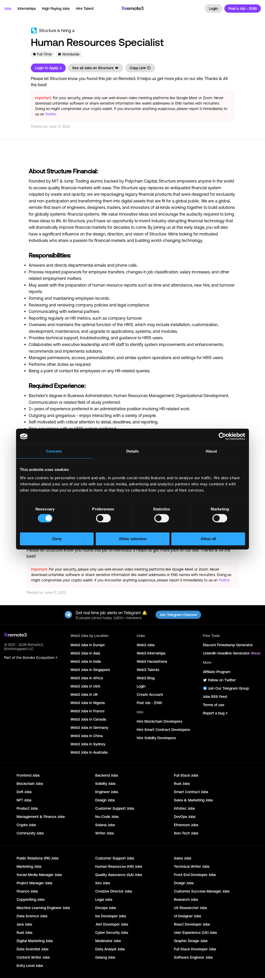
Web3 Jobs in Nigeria (87, 703)
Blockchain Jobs (30, 784)
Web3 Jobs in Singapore (90, 670)
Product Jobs (27, 808)
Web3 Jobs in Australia (89, 752)
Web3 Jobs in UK (84, 694)
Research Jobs (186, 899)
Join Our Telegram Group (228, 688)
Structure (47, 30)
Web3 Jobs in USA (85, 686)
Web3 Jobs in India (85, 661)
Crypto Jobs (26, 825)
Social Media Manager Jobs (39, 875)
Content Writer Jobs (33, 957)
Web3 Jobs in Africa (86, 678)
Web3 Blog (145, 678)
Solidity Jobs (105, 784)
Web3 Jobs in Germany (89, 727)
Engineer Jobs (106, 792)
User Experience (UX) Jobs (195, 932)
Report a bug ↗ (215, 713)
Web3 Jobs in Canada (88, 719)
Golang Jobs (105, 957)
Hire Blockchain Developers (159, 721)
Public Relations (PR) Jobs (37, 858)
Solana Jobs (105, 825)
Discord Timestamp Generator (228, 645)
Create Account (150, 694)
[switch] (103, 519)
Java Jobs (24, 924)
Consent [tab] (54, 451)
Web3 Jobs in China (86, 736)
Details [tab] (132, 451)
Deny (57, 539)
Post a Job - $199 (243, 8)
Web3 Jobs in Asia (85, 653)
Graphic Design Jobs (191, 941)
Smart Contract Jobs (191, 792)
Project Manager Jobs (34, 883)
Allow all (208, 539)
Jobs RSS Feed (215, 697)
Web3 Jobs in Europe (87, 645)
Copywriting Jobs (31, 899)
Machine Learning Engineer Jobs (43, 908)
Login (213, 8)
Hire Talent (85, 8)
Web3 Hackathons (152, 661)
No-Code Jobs (107, 817)
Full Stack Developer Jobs (195, 949)
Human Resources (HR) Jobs (118, 866)
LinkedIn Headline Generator (231, 653)
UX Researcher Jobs (190, 908)
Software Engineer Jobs (193, 957)
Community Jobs (30, 833)
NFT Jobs (24, 800)
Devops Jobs (105, 908)
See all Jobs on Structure (93, 68)
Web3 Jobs (145, 645)
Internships (27, 8)
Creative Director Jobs (113, 891)
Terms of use (213, 705)
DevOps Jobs (184, 817)
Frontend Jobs (28, 775)
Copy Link (138, 68)
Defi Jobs (24, 792)
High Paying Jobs (56, 8)
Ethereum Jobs (186, 825)
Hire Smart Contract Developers (163, 730)
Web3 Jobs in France (87, 711)
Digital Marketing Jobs (35, 941)
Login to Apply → (48, 68)
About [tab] (211, 451)
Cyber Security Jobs (111, 932)
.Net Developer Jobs (111, 924)
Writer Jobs (104, 833)
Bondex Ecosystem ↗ (40, 658)
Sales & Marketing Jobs (193, 800)
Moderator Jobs (108, 941)
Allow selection (132, 539)
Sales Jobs (182, 858)
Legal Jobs (103, 899)
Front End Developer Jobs (195, 875)
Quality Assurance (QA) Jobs (118, 875)
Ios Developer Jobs (110, 916)
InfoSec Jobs (184, 808)
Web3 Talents (148, 670)
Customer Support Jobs (114, 808)
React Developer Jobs (192, 924)
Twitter (50, 114)
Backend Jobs (106, 775)
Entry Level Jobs (30, 966)
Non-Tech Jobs (186, 833)
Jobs (7, 8)
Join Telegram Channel (178, 615)
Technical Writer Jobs (191, 866)
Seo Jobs (102, 883)
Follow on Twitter (222, 680)
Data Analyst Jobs (110, 949)
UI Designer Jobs (187, 916)
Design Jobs (105, 800)
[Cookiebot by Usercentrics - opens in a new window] (222, 436)
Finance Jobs (27, 891)
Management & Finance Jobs (41, 817)
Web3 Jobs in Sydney (87, 744)
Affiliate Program (216, 672)
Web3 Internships (151, 653)
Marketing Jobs (29, 866)
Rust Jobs (182, 784)
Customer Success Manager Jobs (202, 891)
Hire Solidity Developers (156, 738)
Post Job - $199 (149, 703)
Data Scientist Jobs (32, 949)
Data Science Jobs (32, 916)
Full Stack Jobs (186, 775)
